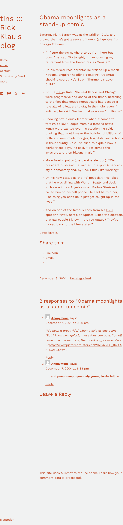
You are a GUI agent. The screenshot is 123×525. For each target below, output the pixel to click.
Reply (49, 357)
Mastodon (7, 519)
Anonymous (60, 318)
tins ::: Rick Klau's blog (11, 32)
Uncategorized (80, 278)
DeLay (60, 92)
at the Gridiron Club (93, 34)
